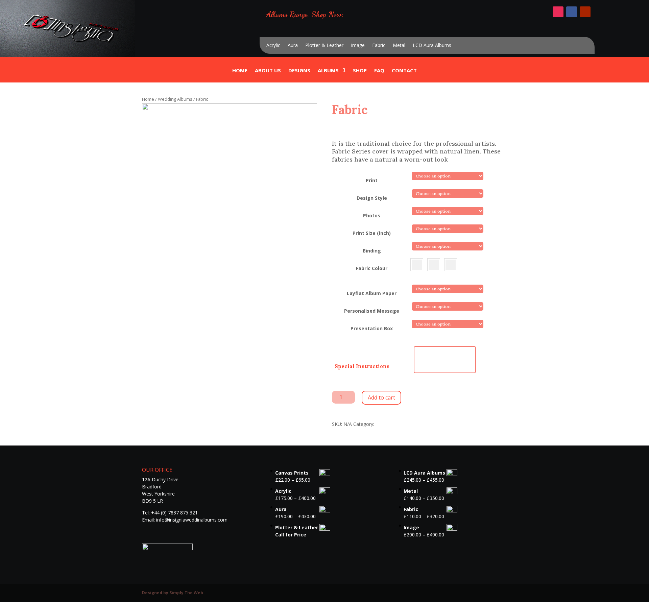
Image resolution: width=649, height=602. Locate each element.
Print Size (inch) (372, 233)
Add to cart (381, 397)
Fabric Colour (371, 268)
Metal (399, 45)
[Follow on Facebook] (571, 11)
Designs (299, 71)
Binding (372, 250)
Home (239, 71)
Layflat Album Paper (371, 293)
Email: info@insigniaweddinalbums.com (184, 519)
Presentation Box (372, 328)
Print (372, 180)
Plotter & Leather (324, 45)
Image (358, 45)
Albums (328, 71)
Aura (293, 45)
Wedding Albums (175, 99)
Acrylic (273, 45)
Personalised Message (371, 311)
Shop (360, 71)
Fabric (378, 45)
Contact (404, 71)
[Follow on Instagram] (558, 11)
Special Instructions (362, 366)
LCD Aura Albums (432, 45)
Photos (371, 215)
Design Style (372, 198)
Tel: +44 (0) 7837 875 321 (170, 512)
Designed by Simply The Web (172, 593)
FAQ (379, 71)
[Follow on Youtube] (585, 11)
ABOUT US (268, 71)
